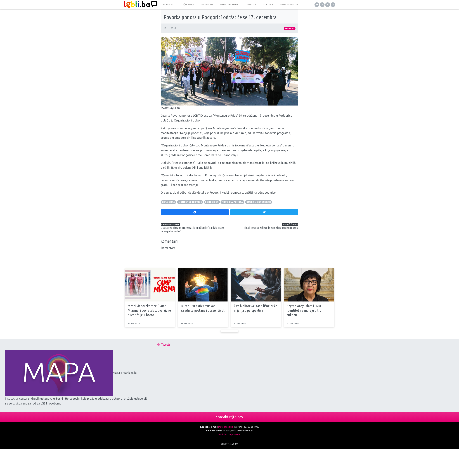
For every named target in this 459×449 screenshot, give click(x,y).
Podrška (223, 434)
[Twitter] (327, 4)
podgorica (212, 202)
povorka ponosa (232, 202)
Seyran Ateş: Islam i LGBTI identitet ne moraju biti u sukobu (305, 310)
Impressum (234, 434)
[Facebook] (322, 4)
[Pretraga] (333, 4)
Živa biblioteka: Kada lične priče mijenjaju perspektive (255, 308)
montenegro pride (190, 202)
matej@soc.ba (225, 426)
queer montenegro (258, 202)
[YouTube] (316, 4)
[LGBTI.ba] (140, 4)
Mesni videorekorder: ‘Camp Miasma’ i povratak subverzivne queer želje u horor (149, 310)
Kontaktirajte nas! (229, 417)
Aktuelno (289, 28)
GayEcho (174, 107)
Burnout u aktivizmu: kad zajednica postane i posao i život (202, 308)
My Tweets (164, 344)
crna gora (168, 202)
